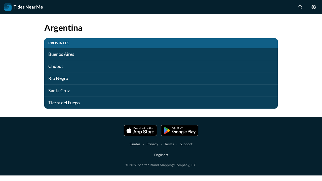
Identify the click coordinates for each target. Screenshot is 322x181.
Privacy (152, 144)
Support (186, 144)
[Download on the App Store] (140, 130)
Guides (135, 144)
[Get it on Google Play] (179, 130)
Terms (169, 144)
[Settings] (313, 7)
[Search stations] (300, 7)
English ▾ (161, 155)
